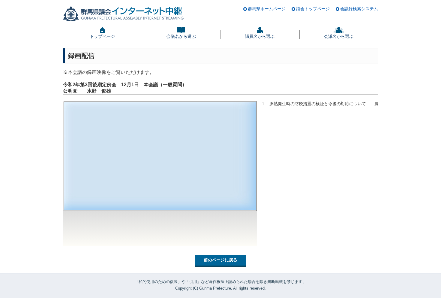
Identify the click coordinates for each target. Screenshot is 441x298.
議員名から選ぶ (259, 36)
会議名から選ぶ (181, 36)
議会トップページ (313, 8)
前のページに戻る (220, 259)
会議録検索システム (359, 8)
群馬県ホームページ (267, 8)
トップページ (102, 36)
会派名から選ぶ (338, 36)
